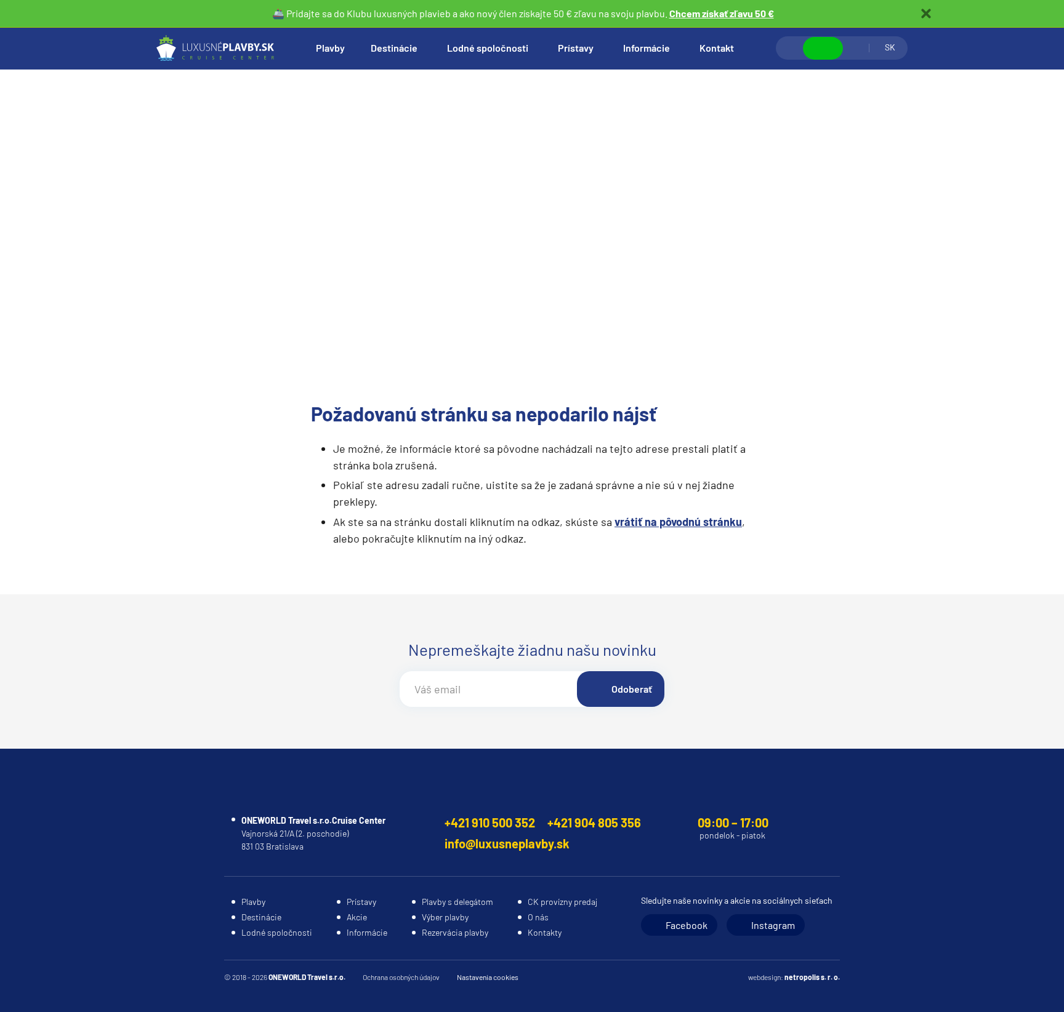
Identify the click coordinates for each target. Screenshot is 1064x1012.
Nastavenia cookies (487, 977)
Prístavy (576, 48)
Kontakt (716, 48)
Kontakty (545, 932)
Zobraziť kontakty (823, 48)
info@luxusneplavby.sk (507, 843)
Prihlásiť (856, 48)
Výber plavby (445, 917)
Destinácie (394, 48)
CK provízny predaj (562, 901)
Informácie (646, 48)
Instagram (773, 925)
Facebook (686, 925)
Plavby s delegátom (457, 901)
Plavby (330, 48)
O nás (538, 917)
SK (890, 47)
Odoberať (631, 689)
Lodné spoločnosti (487, 48)
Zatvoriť (926, 13)
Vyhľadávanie (790, 48)
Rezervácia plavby (455, 932)
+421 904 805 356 (594, 822)
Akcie (357, 917)
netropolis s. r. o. (812, 977)
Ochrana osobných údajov (401, 977)
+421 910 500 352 (490, 822)
